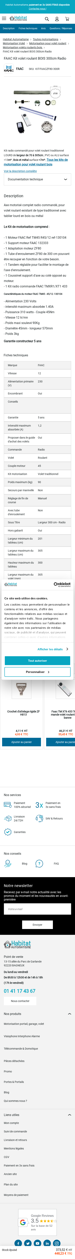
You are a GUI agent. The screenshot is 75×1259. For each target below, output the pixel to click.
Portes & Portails (14, 1081)
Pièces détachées (14, 1061)
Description (9, 28)
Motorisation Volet (14, 43)
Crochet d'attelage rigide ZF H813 (23, 713)
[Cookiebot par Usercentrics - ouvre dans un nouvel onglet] (54, 584)
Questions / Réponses (61, 28)
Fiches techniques (28, 28)
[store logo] (18, 18)
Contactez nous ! (37, 8)
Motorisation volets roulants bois (23, 47)
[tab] (37, 1014)
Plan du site (11, 1184)
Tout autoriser (37, 660)
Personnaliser (35, 671)
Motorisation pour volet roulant (47, 43)
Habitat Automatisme (16, 39)
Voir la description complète (20, 171)
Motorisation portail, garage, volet (24, 1023)
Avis (43, 28)
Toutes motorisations (45, 39)
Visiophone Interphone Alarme (22, 1036)
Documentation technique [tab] (25, 179)
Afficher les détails (50, 649)
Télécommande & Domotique (21, 1048)
